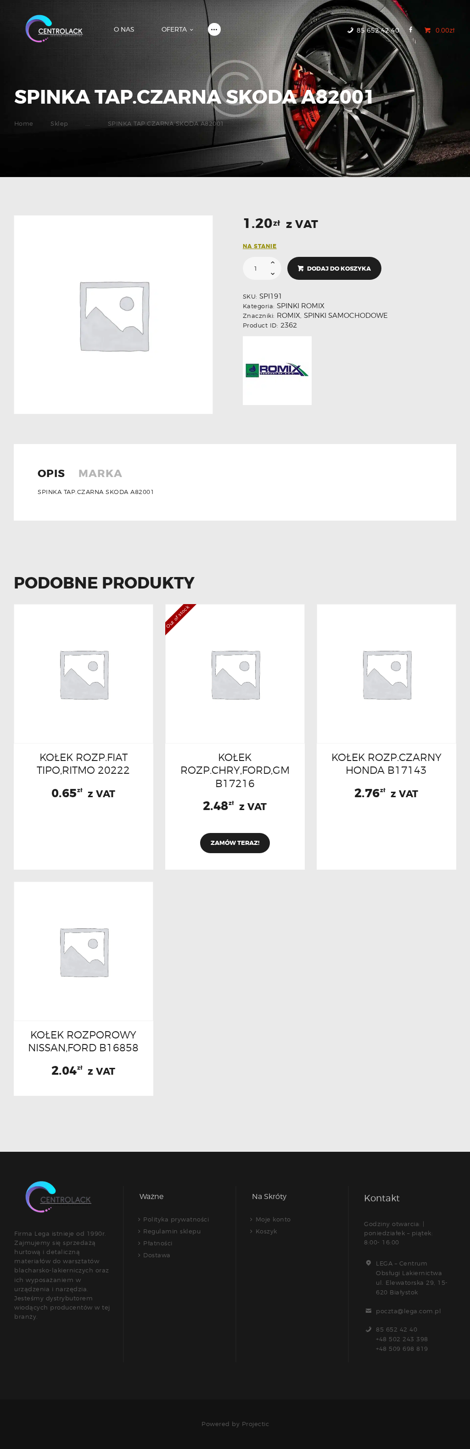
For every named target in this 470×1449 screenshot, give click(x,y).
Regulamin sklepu (172, 1231)
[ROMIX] (277, 370)
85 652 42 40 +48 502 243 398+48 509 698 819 (402, 1339)
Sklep (59, 123)
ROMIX (288, 315)
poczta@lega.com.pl (408, 1311)
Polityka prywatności (176, 1219)
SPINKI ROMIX (301, 306)
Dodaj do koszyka (339, 268)
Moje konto (273, 1219)
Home (24, 123)
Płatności (158, 1243)
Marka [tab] (100, 474)
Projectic (255, 1423)
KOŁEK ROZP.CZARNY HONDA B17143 (386, 763)
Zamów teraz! (235, 843)
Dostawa (157, 1255)
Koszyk (266, 1231)
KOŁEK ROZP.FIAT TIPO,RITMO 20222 (83, 763)
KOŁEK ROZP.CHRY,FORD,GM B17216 (235, 770)
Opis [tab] (51, 474)
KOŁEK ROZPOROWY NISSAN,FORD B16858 (83, 1041)
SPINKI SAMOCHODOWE (346, 315)
